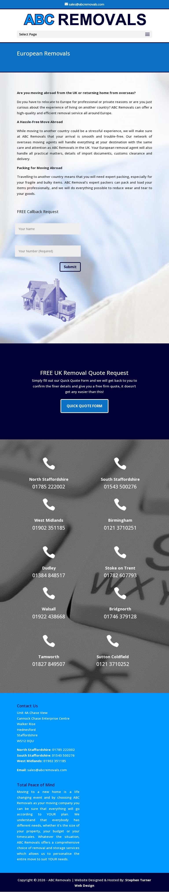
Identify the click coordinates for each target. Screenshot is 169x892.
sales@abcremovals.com (47, 770)
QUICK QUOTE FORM (84, 406)
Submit (70, 266)
